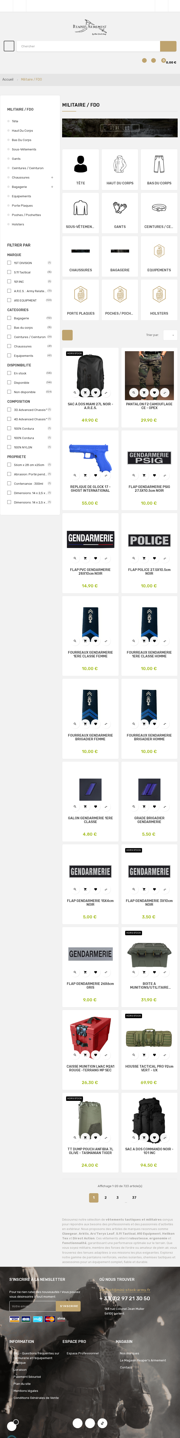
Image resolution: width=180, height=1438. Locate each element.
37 (134, 1198)
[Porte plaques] (80, 294)
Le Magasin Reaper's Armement (143, 1360)
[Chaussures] (80, 251)
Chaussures (21, 177)
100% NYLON (31, 447)
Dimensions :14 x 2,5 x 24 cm (31, 493)
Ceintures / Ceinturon (28, 168)
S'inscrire (69, 1306)
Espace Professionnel (83, 1353)
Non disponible (31, 392)
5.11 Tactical (31, 272)
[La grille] (67, 335)
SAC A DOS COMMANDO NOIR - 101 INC (149, 1151)
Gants (16, 158)
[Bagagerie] (120, 251)
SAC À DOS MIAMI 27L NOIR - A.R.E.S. (90, 406)
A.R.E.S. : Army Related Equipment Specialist (31, 291)
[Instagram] (90, 1423)
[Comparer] (141, 63)
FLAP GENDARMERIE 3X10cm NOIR (149, 903)
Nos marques (129, 1353)
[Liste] (79, 335)
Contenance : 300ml (31, 483)
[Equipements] (159, 251)
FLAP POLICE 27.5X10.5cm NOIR (149, 572)
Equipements (21, 196)
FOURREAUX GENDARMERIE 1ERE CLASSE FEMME (90, 654)
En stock (31, 373)
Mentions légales (26, 1391)
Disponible (31, 382)
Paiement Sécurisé (27, 1376)
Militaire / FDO (20, 110)
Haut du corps (22, 130)
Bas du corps (21, 140)
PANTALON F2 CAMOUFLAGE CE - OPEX (149, 406)
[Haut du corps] (120, 164)
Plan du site (22, 1384)
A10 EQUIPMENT (31, 300)
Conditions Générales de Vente (36, 1398)
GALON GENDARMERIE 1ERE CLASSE (90, 820)
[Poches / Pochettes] (120, 294)
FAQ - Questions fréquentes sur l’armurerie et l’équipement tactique (36, 1358)
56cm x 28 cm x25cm (31, 465)
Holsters (18, 224)
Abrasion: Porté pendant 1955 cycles (31, 474)
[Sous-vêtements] (80, 207)
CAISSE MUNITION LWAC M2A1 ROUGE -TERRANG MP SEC (90, 1068)
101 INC (31, 281)
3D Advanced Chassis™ (31, 410)
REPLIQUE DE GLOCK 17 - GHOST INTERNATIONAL (90, 489)
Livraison (20, 1369)
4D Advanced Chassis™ (31, 419)
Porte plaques (22, 205)
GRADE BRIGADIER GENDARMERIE (149, 820)
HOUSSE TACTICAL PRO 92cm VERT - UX (149, 1068)
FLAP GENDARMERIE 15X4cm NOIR (90, 903)
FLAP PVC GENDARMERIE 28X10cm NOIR (90, 572)
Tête (15, 121)
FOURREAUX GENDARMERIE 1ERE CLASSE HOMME (149, 654)
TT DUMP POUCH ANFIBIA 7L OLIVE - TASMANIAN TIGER (90, 1151)
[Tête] (80, 164)
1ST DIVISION (31, 263)
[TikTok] (102, 1423)
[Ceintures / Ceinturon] (159, 207)
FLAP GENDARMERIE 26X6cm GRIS (90, 986)
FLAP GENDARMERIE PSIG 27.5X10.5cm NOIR (149, 489)
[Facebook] (77, 1423)
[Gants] (120, 207)
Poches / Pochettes (26, 215)
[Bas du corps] (159, 164)
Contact (126, 1367)
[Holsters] (159, 294)
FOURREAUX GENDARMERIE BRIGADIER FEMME (90, 737)
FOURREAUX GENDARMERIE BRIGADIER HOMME (149, 737)
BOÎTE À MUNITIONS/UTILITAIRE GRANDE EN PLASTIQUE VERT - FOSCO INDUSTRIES (149, 986)
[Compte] (174, 6)
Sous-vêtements (24, 149)
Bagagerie (19, 187)
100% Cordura (31, 428)
